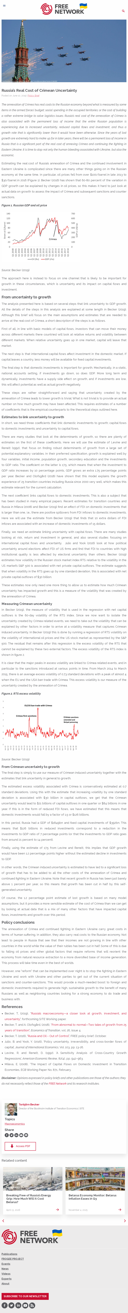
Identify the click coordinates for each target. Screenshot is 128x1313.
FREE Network (57, 1083)
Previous (3, 1220)
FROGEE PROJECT (13, 1258)
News (72, 1187)
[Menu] (4, 5)
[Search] (123, 11)
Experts (7, 1278)
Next (124, 1220)
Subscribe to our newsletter (25, 1296)
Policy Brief (33, 95)
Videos (6, 1273)
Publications (9, 1254)
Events (6, 1263)
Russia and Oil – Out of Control (48, 1036)
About (5, 1283)
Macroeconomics (15, 1123)
